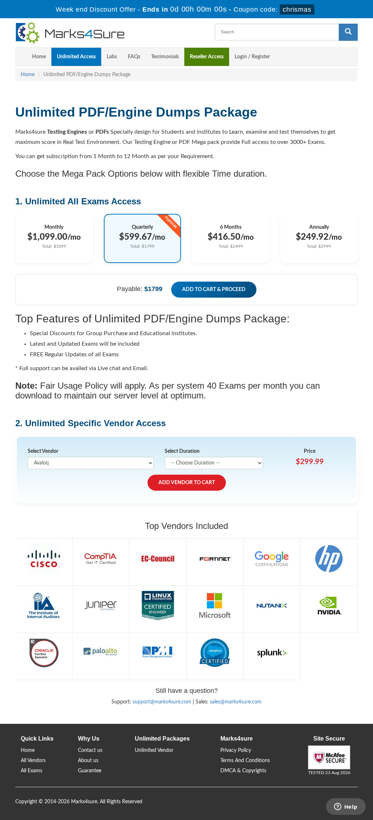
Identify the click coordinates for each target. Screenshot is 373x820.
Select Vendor (43, 451)
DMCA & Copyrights (243, 770)
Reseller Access (207, 56)
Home (39, 56)
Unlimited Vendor (154, 750)
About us (88, 760)
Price (309, 451)
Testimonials (165, 56)
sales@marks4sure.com (236, 702)
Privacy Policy (235, 750)
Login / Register (252, 56)
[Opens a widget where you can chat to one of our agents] (346, 807)
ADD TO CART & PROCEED (214, 289)
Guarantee (89, 770)
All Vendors (33, 760)
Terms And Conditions (245, 760)
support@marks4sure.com (162, 702)
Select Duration (182, 451)
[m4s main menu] (21, 57)
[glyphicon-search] (348, 32)
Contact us (90, 750)
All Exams (31, 770)
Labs (112, 56)
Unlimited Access (76, 56)
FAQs (134, 56)
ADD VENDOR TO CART (186, 482)
